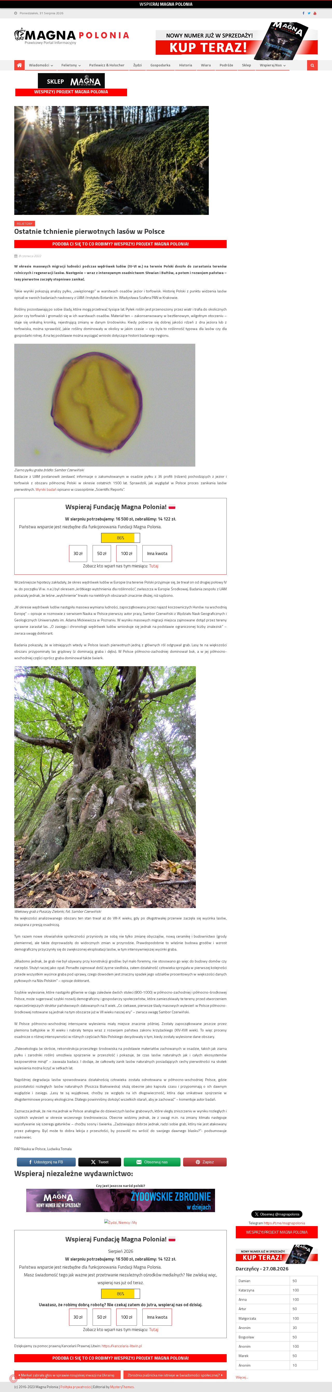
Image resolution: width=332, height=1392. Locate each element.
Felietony (69, 65)
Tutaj (153, 566)
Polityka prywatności (75, 1386)
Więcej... (242, 1377)
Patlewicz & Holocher (107, 65)
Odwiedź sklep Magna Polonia (71, 80)
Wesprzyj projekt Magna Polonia (71, 92)
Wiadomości (39, 65)
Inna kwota (157, 553)
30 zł (77, 553)
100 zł (126, 553)
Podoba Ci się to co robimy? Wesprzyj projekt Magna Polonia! (120, 244)
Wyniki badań (46, 489)
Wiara (206, 65)
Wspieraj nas (271, 65)
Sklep (246, 65)
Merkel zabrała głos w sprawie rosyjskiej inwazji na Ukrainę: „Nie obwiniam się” (66, 1375)
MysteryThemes (122, 1386)
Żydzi (137, 65)
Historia (185, 65)
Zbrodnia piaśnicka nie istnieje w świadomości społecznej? (174, 1375)
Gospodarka (160, 65)
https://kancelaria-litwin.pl (122, 1345)
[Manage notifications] (13, 1378)
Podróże (226, 65)
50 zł (101, 553)
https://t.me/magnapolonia (284, 1223)
